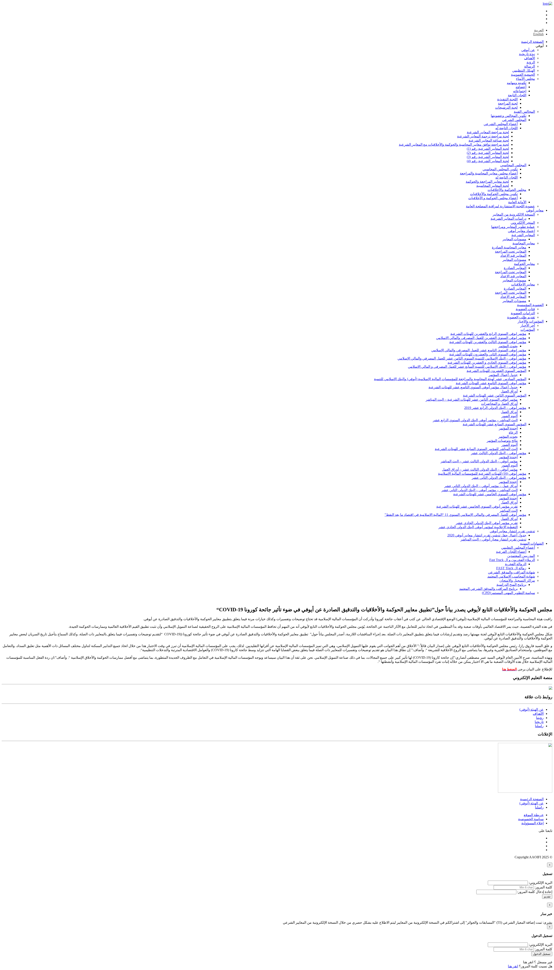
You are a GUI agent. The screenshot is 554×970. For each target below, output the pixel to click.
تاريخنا (539, 722)
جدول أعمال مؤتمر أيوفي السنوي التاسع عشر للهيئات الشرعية (473, 387)
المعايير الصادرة (515, 268)
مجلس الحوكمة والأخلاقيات (507, 190)
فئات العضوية (525, 309)
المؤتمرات (527, 329)
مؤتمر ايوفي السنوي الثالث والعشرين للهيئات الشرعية (487, 342)
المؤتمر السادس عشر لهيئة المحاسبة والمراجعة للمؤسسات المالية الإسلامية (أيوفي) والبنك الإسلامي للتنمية (450, 379)
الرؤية (531, 62)
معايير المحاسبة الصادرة (509, 247)
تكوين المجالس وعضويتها (508, 116)
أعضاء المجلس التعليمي (518, 547)
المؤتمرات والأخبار (531, 321)
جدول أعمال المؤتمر (503, 375)
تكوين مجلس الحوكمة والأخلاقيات (494, 194)
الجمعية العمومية (523, 74)
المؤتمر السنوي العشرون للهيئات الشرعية (496, 371)
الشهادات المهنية (532, 543)
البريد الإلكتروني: (540, 882)
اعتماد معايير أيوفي (521, 231)
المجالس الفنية (524, 111)
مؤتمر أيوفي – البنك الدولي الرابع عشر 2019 (495, 408)
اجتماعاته (519, 91)
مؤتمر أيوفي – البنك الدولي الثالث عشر (498, 453)
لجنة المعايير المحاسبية (492, 185)
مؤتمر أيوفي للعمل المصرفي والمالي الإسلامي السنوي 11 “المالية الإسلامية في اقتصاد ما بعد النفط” (455, 514)
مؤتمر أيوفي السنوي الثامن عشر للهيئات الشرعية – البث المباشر (472, 399)
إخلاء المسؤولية (532, 823)
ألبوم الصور (509, 416)
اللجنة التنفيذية (507, 99)
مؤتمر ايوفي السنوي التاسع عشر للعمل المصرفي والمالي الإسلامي (478, 350)
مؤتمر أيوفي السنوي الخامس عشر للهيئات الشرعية (489, 494)
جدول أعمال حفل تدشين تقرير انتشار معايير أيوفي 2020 (486, 535)
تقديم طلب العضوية (521, 317)
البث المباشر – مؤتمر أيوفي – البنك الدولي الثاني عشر (479, 490)
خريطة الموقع (534, 815)
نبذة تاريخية (527, 54)
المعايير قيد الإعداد (513, 255)
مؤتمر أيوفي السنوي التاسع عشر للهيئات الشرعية (491, 383)
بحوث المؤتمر (508, 346)
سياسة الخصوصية (531, 819)
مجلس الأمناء (525, 79)
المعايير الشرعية (523, 235)
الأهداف (529, 58)
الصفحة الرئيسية (532, 799)
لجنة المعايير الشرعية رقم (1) (488, 148)
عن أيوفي (528, 50)
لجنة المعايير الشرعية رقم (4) (488, 161)
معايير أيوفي (535, 210)
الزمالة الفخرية (515, 564)
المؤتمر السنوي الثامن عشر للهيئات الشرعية (494, 395)
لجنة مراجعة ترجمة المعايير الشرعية (483, 136)
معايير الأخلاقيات (523, 284)
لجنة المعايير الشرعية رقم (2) (488, 153)
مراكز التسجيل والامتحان (517, 580)
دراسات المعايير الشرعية (508, 218)
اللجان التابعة (517, 95)
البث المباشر (508, 510)
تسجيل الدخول (542, 953)
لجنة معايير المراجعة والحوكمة (487, 181)
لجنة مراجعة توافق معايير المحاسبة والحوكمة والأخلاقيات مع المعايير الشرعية (454, 144)
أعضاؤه (521, 87)
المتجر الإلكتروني (523, 222)
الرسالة (529, 66)
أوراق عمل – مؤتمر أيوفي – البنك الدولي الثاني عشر (481, 486)
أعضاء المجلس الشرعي (501, 124)
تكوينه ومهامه (516, 83)
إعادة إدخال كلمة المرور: (534, 892)
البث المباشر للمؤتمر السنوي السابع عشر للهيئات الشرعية (476, 449)
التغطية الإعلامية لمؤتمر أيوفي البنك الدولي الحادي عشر (478, 527)
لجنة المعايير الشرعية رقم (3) (488, 157)
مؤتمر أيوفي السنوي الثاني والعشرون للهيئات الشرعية (487, 354)
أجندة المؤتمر (508, 428)
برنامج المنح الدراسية (511, 584)
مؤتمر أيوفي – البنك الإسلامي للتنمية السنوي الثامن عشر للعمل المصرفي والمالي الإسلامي (462, 358)
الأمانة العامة (517, 202)
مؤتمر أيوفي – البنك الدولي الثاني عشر (499, 477)
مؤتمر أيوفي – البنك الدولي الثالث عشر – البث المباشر (479, 461)
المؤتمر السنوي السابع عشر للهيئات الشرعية (494, 424)
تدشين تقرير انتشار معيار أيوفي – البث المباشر (493, 539)
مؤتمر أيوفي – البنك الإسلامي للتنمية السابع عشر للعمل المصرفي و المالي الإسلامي (467, 366)
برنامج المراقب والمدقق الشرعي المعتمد (488, 589)
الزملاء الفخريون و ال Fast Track (512, 560)
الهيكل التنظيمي (523, 70)
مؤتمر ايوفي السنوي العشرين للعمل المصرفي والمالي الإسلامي (481, 338)
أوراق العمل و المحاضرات (499, 403)
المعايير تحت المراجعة (510, 251)
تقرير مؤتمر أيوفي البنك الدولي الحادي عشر (487, 523)
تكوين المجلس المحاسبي (500, 169)
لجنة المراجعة (508, 103)
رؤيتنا (540, 718)
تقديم (547, 896)
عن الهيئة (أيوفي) (531, 709)
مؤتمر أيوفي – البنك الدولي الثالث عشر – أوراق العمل (480, 469)
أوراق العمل (509, 391)
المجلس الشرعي (514, 120)
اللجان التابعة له (506, 128)
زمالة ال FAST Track (511, 568)
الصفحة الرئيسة (532, 42)
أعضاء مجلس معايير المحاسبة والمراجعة (489, 173)
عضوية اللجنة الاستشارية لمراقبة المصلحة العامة (500, 206)
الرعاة (513, 432)
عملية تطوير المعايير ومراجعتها (513, 227)
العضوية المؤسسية (530, 305)
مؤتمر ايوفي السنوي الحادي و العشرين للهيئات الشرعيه (487, 362)
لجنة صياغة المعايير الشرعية (489, 140)
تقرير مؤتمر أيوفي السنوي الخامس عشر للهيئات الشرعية (477, 506)
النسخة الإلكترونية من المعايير (514, 214)
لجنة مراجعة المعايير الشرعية (488, 132)
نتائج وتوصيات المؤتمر (502, 440)
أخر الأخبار (527, 325)
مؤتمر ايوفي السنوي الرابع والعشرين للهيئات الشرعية (488, 334)
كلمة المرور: (543, 887)
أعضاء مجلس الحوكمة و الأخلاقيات (493, 198)
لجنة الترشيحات (506, 107)
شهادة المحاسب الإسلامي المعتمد (511, 576)
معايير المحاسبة (523, 243)
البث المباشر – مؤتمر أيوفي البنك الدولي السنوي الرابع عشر (475, 420)
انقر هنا (528, 962)
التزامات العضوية (523, 313)
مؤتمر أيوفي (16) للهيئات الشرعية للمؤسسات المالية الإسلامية (482, 473)
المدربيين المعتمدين (521, 556)
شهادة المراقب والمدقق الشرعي (511, 572)
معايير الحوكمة (524, 264)
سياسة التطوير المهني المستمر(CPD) (508, 593)
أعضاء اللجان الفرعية (511, 552)
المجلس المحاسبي (513, 165)
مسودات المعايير (514, 239)
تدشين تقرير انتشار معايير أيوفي (512, 531)
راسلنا (539, 726)
